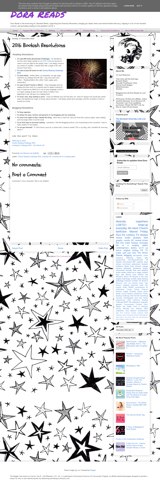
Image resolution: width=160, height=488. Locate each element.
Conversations (129, 304)
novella (133, 279)
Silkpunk (145, 315)
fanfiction (121, 231)
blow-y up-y (124, 317)
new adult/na (142, 270)
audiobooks (120, 311)
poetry (134, 248)
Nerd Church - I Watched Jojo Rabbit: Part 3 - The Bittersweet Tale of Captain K (136, 345)
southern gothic (129, 319)
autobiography (128, 298)
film (117, 243)
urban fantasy (142, 279)
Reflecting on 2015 (19, 141)
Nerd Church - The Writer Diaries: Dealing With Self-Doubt (136, 405)
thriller (125, 287)
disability (137, 238)
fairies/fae (134, 285)
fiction (145, 240)
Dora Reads (37, 14)
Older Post (103, 248)
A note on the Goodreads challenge (130, 439)
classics (119, 268)
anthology (120, 281)
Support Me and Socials (33, 31)
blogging (128, 255)
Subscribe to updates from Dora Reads (132, 162)
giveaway (145, 317)
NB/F (146, 309)
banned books (137, 283)
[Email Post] (44, 153)
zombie (135, 281)
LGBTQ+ (121, 224)
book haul (138, 298)
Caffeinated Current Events (127, 289)
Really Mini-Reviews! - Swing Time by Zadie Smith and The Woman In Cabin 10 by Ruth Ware (137, 394)
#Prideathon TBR (133, 366)
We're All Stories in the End (136, 277)
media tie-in (131, 272)
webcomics (136, 264)
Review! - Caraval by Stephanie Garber (134, 355)
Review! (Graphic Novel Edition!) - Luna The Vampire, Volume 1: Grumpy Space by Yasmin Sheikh (136, 382)
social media (121, 272)
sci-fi (141, 248)
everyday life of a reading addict (63, 157)
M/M (146, 238)
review (138, 240)
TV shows (142, 234)
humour (138, 266)
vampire (140, 262)
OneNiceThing (138, 315)
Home (15, 31)
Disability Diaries (136, 291)
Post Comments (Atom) (65, 256)
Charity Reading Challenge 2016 (23, 143)
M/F (134, 262)
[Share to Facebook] (56, 153)
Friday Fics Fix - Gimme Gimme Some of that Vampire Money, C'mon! (135, 445)
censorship (120, 270)
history (145, 268)
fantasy (134, 243)
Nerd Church (140, 228)
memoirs (127, 281)
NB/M (146, 313)
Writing (52, 31)
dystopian (127, 268)
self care (126, 253)
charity (145, 298)
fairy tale (120, 274)
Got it (139, 6)
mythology (126, 279)
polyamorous (120, 300)
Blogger (93, 470)
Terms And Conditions (110, 31)
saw (79, 470)
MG (130, 302)
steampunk (129, 315)
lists (134, 253)
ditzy (127, 311)
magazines (119, 315)
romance (119, 258)
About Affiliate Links (69, 31)
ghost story (129, 266)
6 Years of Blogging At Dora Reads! (135, 428)
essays (123, 294)
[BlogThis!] (51, 153)
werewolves (138, 294)
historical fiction (133, 258)
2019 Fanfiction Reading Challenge (131, 313)
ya (147, 248)
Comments (123, 208)
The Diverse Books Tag (135, 415)
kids (146, 258)
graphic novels (123, 240)
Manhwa (139, 309)
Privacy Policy (89, 31)
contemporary (122, 248)
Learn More (129, 6)
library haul (131, 274)
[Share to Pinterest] (58, 153)
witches (119, 262)
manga (145, 266)
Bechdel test (128, 309)
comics (130, 234)
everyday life (46, 157)
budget (125, 291)
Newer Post (17, 248)
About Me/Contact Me (134, 31)
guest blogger (120, 319)
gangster (119, 304)
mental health (123, 238)
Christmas (137, 268)
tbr (147, 287)
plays (124, 315)
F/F (141, 250)
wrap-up (143, 224)
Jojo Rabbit (127, 306)
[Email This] (49, 153)
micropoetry (137, 255)
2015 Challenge (48, 61)
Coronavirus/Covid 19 (138, 260)
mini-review (127, 262)
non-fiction (126, 264)
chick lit (136, 306)
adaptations (136, 302)
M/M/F (126, 302)
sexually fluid (131, 270)
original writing (131, 250)
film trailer (125, 243)
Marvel (134, 231)
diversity (121, 221)
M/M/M (131, 287)
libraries (130, 294)
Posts (121, 204)
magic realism (142, 272)
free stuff (139, 317)
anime (118, 317)
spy (117, 313)
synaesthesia (140, 287)
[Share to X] (53, 153)
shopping (126, 285)
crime (146, 255)
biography (144, 302)
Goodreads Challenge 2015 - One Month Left (28, 145)
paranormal (120, 260)
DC (132, 240)
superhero (142, 221)
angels (118, 279)
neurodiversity (143, 311)
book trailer (131, 317)
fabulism (133, 311)
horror (119, 250)
